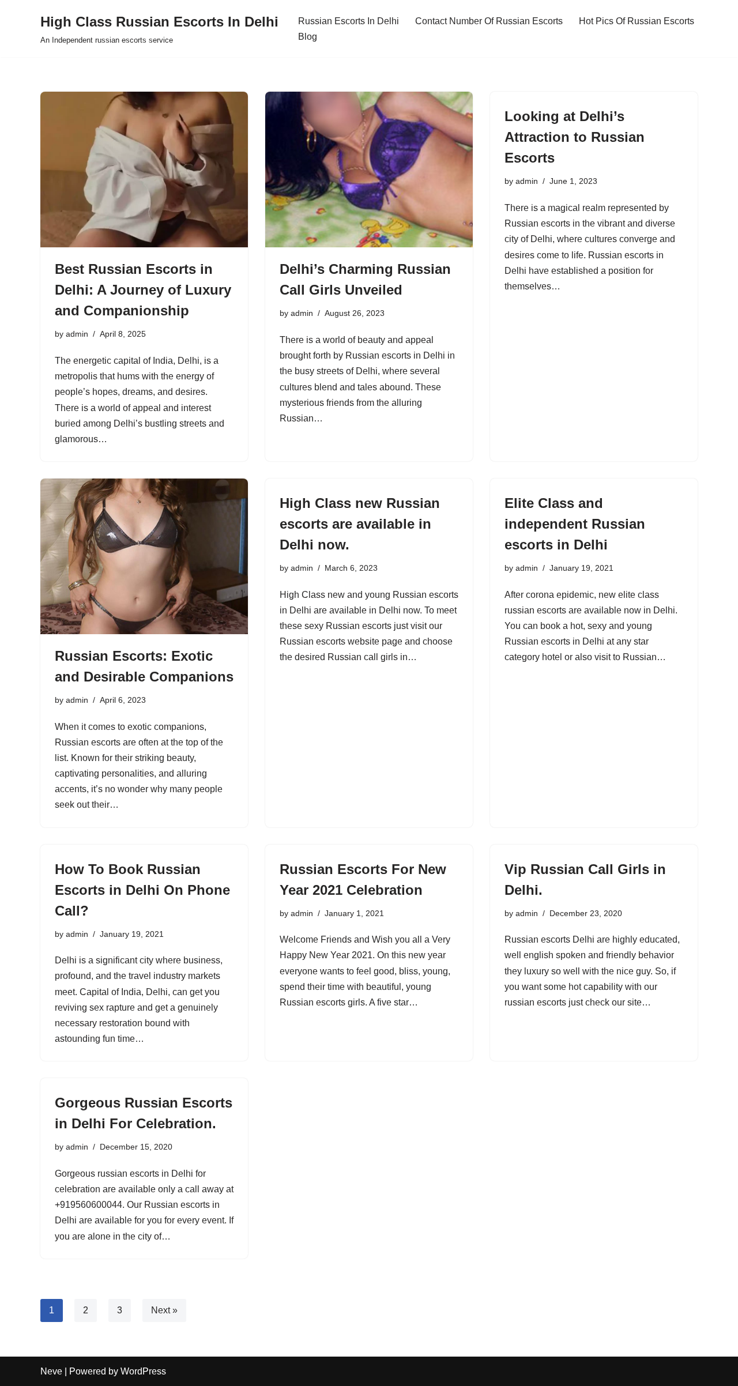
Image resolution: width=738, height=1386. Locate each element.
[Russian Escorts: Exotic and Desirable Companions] (144, 556)
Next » (164, 1310)
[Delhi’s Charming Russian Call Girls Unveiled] (369, 169)
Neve (51, 1371)
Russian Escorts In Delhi (348, 21)
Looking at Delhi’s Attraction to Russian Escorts (574, 136)
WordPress (143, 1371)
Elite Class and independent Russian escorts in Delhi (574, 523)
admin (77, 333)
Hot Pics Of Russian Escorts (636, 21)
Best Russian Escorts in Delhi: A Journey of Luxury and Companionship (143, 289)
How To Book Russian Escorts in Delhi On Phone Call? (142, 889)
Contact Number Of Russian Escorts (489, 21)
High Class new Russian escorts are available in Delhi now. (360, 523)
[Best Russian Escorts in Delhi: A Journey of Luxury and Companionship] (144, 169)
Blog (307, 37)
